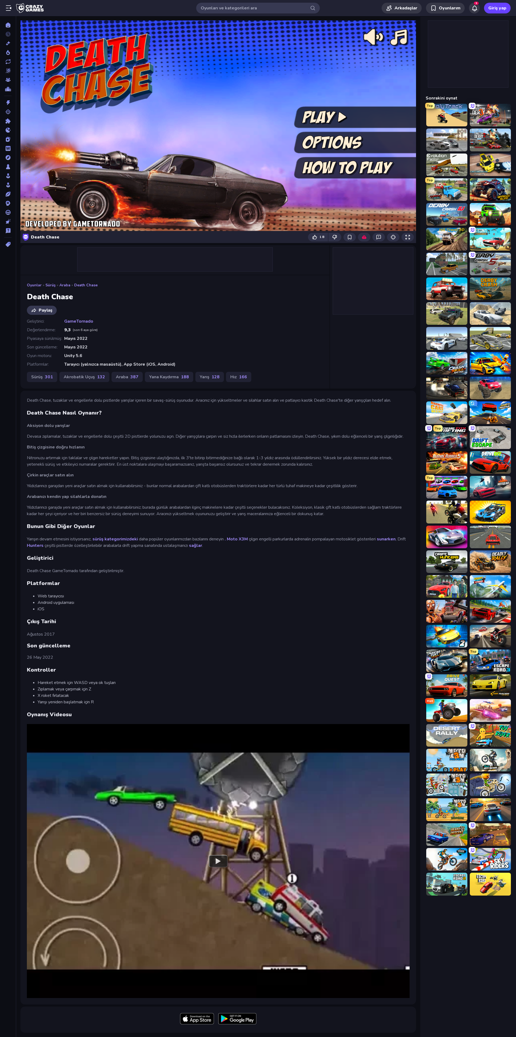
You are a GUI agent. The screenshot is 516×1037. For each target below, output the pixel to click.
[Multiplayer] (8, 79)
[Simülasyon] (8, 185)
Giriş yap (497, 8)
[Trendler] (8, 52)
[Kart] (8, 139)
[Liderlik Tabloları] (8, 89)
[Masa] (8, 166)
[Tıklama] (8, 221)
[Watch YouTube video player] (218, 861)
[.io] (8, 130)
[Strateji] (8, 203)
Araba (64, 285)
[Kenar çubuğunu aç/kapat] (8, 8)
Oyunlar (34, 285)
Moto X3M (237, 539)
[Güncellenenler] (8, 61)
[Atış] (8, 111)
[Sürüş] (8, 212)
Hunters (35, 545)
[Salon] (8, 175)
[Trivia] (8, 230)
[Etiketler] (8, 244)
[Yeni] (8, 43)
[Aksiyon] (8, 102)
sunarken (386, 539)
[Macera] (8, 157)
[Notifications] (474, 8)
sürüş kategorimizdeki (115, 539)
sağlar (195, 545)
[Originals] (8, 70)
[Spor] (8, 194)
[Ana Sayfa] (8, 25)
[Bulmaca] (8, 121)
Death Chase (86, 285)
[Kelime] (8, 148)
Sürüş (50, 285)
